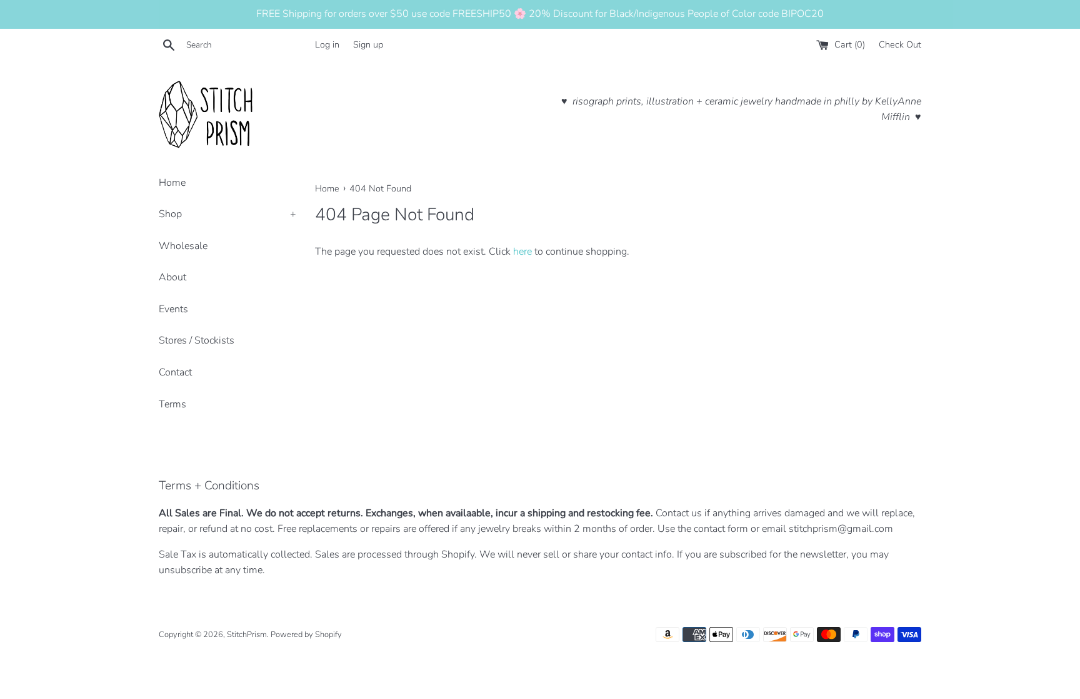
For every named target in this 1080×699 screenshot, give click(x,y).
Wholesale (183, 246)
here (522, 251)
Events (173, 309)
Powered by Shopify (306, 634)
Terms (172, 404)
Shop (227, 214)
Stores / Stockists (196, 340)
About (172, 277)
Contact (175, 372)
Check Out (900, 44)
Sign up (368, 44)
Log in (327, 44)
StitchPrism (247, 634)
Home (172, 183)
